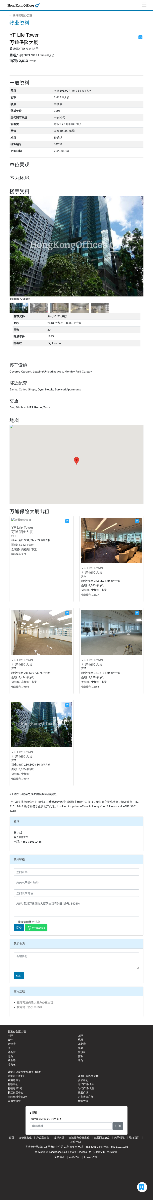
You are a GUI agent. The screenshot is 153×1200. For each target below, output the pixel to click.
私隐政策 (74, 1157)
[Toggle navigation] (144, 5)
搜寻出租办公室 (22, 15)
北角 (10, 1056)
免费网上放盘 (102, 1137)
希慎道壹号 (14, 1080)
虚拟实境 (59, 1137)
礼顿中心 (13, 1084)
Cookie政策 (90, 1157)
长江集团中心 (15, 1092)
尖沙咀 (82, 1052)
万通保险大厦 (22, 532)
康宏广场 (83, 1092)
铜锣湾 (12, 1043)
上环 (80, 1035)
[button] (140, 248)
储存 (19, 975)
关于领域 (119, 1137)
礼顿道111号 (15, 1088)
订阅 (118, 1126)
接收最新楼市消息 (29, 921)
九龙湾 (82, 1043)
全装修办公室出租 (79, 1137)
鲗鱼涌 (12, 1060)
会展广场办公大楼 (88, 1076)
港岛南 (12, 1052)
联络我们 (134, 1137)
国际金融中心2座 (17, 1096)
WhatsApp (38, 927)
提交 (19, 927)
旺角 (80, 1060)
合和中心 (83, 1080)
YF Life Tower (22, 527)
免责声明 (59, 1157)
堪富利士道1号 (16, 1076)
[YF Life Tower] (21, 519)
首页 (11, 1137)
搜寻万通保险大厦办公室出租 (35, 1002)
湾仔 (10, 1047)
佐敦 (80, 1056)
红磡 (80, 1047)
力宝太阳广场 (85, 1096)
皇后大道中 (14, 1100)
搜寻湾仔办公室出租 (29, 1007)
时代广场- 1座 (86, 1084)
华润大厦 (83, 1100)
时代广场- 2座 (86, 1088)
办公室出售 (42, 1137)
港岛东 (12, 1064)
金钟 (10, 1039)
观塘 (80, 1039)
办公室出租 (25, 1137)
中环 (10, 1035)
